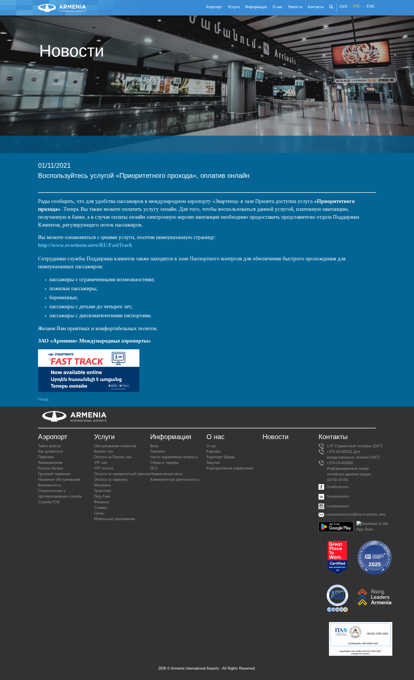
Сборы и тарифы (164, 462)
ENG (371, 6)
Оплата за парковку (111, 479)
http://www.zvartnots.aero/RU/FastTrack (85, 245)
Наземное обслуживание (59, 479)
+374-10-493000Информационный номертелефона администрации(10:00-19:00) (349, 471)
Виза (154, 446)
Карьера (213, 451)
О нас (211, 446)
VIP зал (100, 462)
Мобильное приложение (114, 519)
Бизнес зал (103, 451)
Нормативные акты (166, 474)
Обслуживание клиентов (115, 446)
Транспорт (103, 491)
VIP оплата (103, 468)
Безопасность (50, 485)
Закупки (213, 462)
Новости (275, 436)
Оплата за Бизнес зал (113, 457)
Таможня (157, 451)
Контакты (333, 436)
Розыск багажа (50, 468)
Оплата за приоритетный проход (122, 474)
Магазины (102, 485)
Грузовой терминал (54, 474)
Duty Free (102, 496)
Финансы (101, 502)
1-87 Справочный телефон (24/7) (354, 446)
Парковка (46, 457)
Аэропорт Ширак (220, 457)
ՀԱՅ (343, 6)
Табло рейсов (49, 446)
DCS (154, 468)
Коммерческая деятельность (175, 479)
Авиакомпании (50, 462)
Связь (99, 513)
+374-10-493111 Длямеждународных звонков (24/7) (353, 454)
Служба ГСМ (49, 502)
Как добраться (50, 451)
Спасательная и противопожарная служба (60, 493)
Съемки (100, 507)
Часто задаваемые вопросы (174, 457)
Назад (43, 399)
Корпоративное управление (229, 468)
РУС (356, 6)
